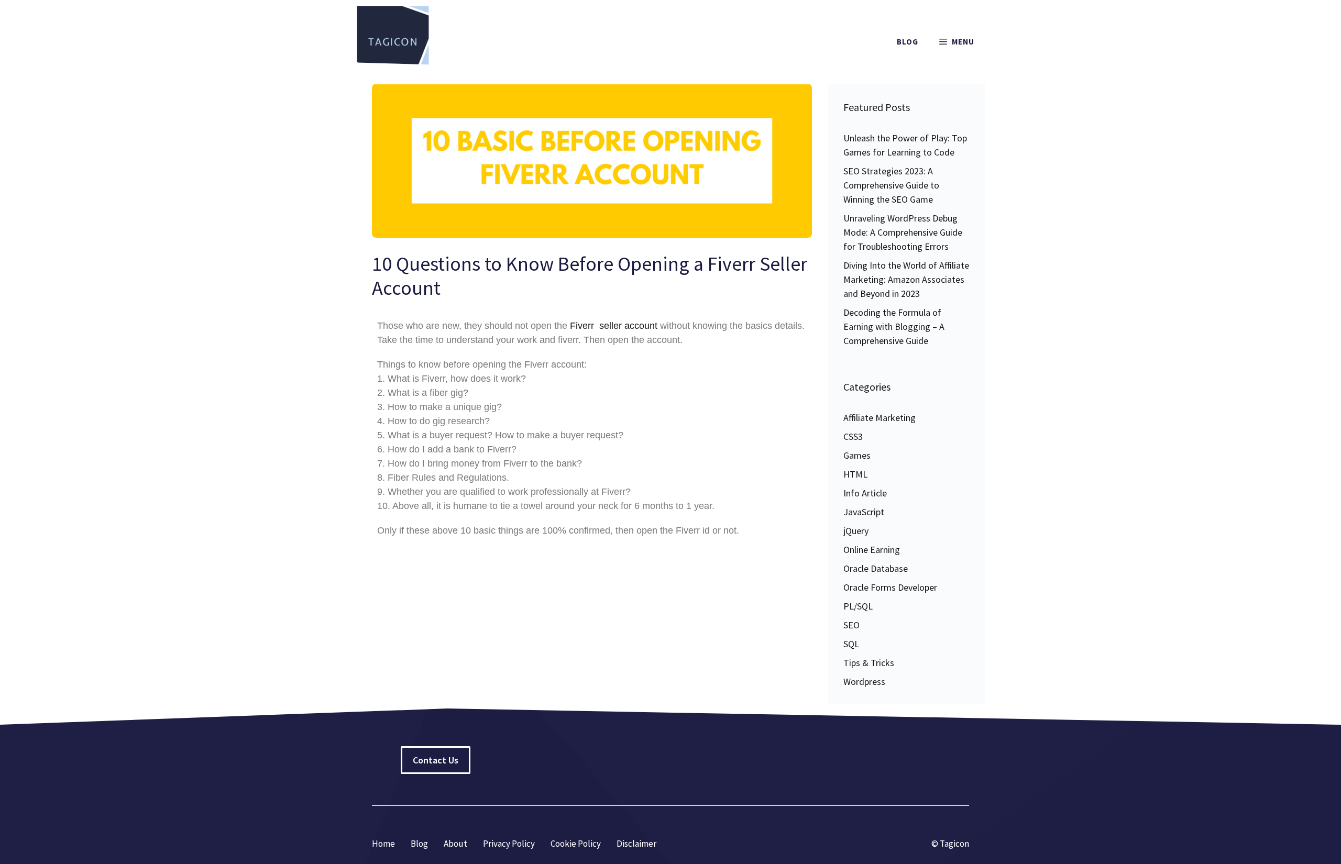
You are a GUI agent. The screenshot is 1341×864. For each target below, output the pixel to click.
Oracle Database (875, 568)
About (455, 843)
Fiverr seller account (613, 325)
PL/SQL (858, 606)
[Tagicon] (393, 42)
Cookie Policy (576, 843)
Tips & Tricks (868, 663)
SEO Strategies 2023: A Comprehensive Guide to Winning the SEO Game (891, 185)
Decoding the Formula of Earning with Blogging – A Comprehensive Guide (893, 326)
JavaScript (863, 512)
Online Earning (871, 550)
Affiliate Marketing (879, 418)
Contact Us (435, 760)
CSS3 (853, 436)
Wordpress (864, 681)
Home (383, 843)
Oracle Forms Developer (890, 587)
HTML (855, 474)
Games (857, 455)
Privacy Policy (509, 843)
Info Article (865, 493)
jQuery (856, 531)
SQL (851, 644)
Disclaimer (636, 843)
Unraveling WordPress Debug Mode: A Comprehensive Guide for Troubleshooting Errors (902, 232)
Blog (907, 42)
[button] (957, 42)
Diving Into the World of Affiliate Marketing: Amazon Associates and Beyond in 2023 (906, 279)
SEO (851, 625)
